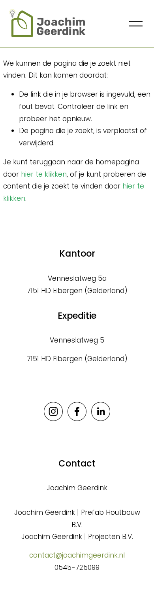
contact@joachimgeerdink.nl (77, 555)
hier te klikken (44, 174)
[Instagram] (53, 411)
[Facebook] (77, 411)
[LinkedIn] (100, 411)
